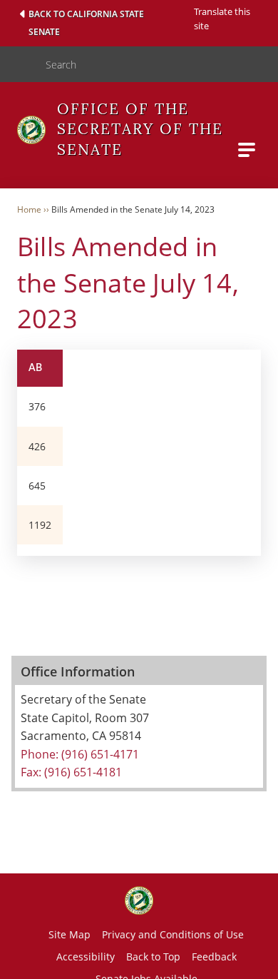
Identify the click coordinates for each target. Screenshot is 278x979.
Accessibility (85, 956)
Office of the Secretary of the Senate (140, 129)
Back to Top (153, 956)
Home (29, 209)
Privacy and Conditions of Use (173, 934)
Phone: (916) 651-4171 (80, 754)
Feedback (214, 956)
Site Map (69, 934)
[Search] (17, 64)
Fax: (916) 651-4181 (71, 772)
